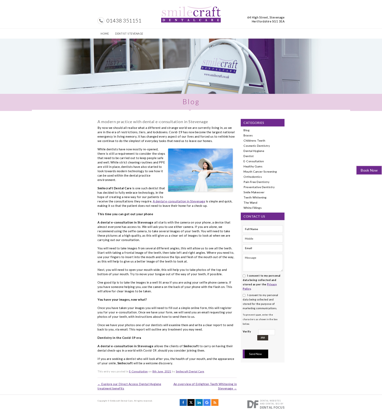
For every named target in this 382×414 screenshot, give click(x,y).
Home (105, 33)
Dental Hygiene (254, 151)
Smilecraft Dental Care (190, 371)
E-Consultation (138, 371)
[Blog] (214, 403)
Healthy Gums (253, 166)
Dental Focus (272, 407)
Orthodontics (253, 176)
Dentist (249, 156)
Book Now (369, 170)
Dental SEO (273, 403)
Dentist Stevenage (129, 33)
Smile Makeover (254, 192)
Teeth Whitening (255, 197)
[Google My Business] (206, 403)
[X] (191, 403)
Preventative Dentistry (259, 187)
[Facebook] (183, 403)
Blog (246, 130)
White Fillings (253, 207)
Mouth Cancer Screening (260, 171)
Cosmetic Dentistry (257, 145)
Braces (248, 135)
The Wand (250, 202)
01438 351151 (123, 20)
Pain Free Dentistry (257, 182)
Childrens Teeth (254, 140)
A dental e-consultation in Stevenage (179, 201)
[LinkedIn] (199, 403)
